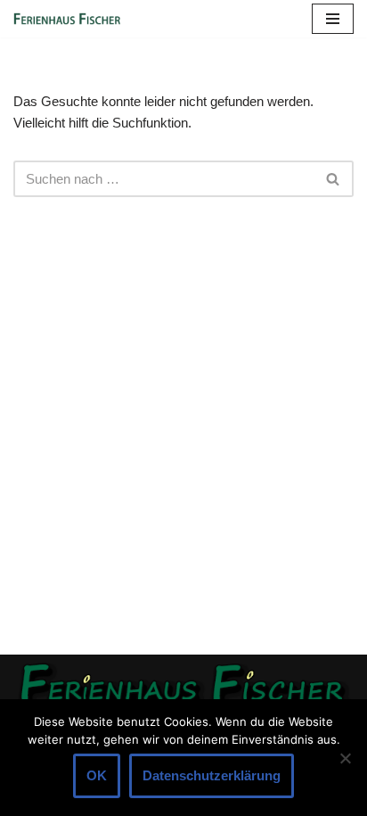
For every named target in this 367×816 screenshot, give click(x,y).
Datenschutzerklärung (212, 775)
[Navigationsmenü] (333, 19)
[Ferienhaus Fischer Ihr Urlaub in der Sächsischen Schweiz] (66, 18)
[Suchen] (334, 179)
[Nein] (345, 758)
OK (96, 775)
